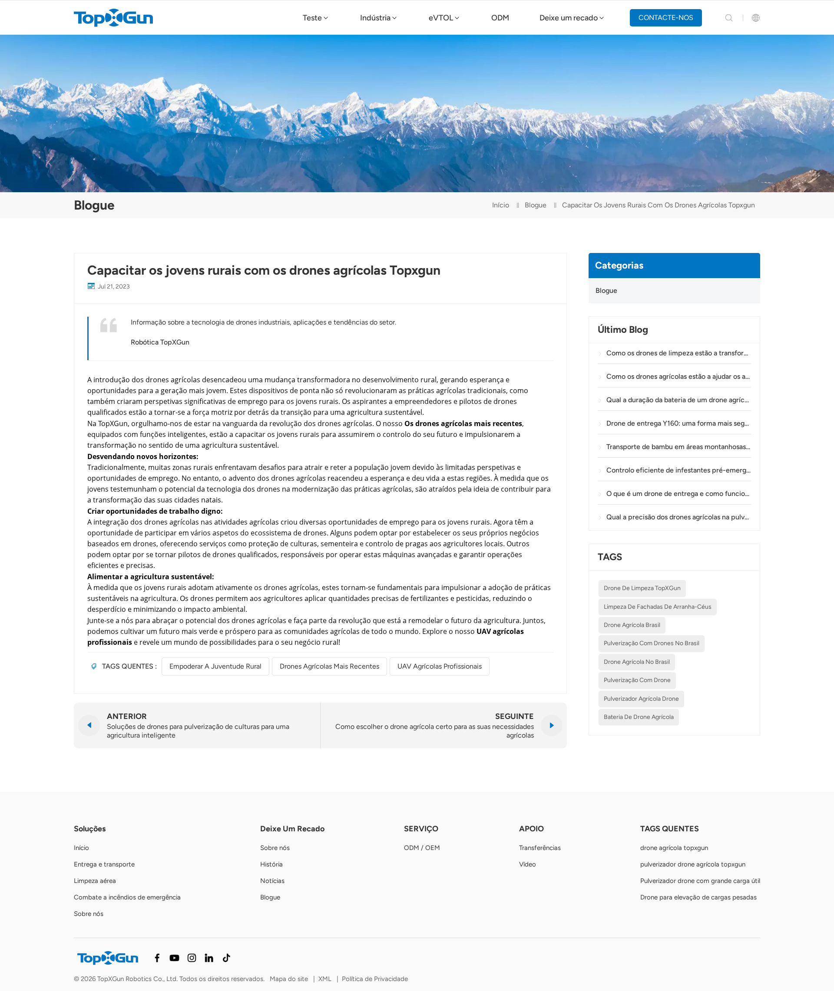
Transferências (540, 848)
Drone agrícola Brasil (632, 625)
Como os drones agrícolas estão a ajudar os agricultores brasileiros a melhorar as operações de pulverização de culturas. (678, 376)
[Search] (728, 17)
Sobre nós (88, 914)
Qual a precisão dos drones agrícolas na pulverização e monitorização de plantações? (678, 517)
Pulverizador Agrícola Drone (641, 698)
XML (324, 979)
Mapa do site (289, 979)
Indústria (375, 18)
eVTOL (441, 18)
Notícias (272, 881)
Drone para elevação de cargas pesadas (698, 897)
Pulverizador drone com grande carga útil (700, 881)
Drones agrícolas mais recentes (329, 666)
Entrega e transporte (104, 864)
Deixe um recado (568, 18)
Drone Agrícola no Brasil (637, 662)
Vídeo (527, 864)
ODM (500, 18)
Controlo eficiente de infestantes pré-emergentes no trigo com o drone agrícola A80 (678, 470)
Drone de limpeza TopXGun (642, 588)
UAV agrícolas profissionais (439, 666)
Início (500, 205)
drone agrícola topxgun (674, 848)
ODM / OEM (422, 848)
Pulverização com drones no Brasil (651, 643)
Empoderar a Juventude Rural (215, 666)
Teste (312, 18)
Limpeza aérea (95, 881)
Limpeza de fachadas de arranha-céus (658, 606)
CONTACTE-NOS (666, 17)
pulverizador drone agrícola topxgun (692, 864)
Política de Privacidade (375, 979)
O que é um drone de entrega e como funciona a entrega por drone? (678, 493)
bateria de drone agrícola (639, 717)
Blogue (535, 205)
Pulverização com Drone (637, 680)
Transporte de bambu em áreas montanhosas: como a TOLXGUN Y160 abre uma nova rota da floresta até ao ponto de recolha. (678, 447)
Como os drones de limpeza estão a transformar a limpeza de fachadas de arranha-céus (678, 353)
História (271, 864)
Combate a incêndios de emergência (127, 897)
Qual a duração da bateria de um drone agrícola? (678, 400)
